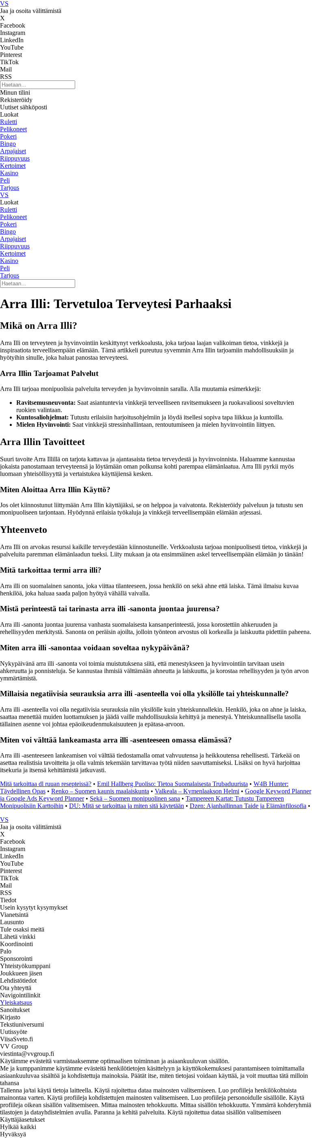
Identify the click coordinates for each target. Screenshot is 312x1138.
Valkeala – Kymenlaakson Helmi (197, 791)
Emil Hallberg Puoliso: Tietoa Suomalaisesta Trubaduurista (172, 783)
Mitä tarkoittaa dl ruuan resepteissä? (45, 783)
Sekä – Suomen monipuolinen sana (135, 798)
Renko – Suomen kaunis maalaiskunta (100, 791)
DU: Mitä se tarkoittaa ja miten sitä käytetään (126, 805)
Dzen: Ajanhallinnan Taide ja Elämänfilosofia (248, 805)
